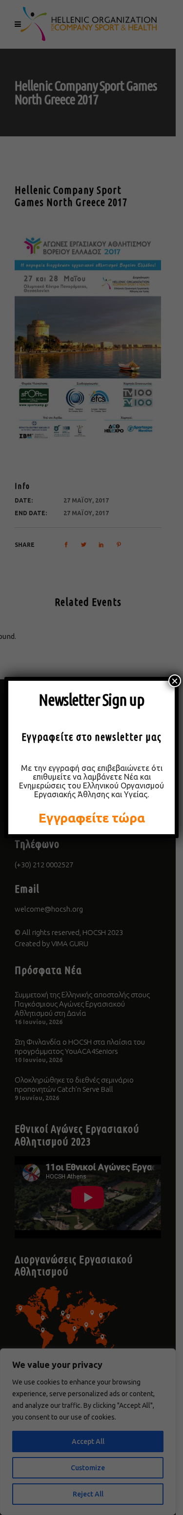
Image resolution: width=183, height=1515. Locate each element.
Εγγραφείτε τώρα (92, 818)
